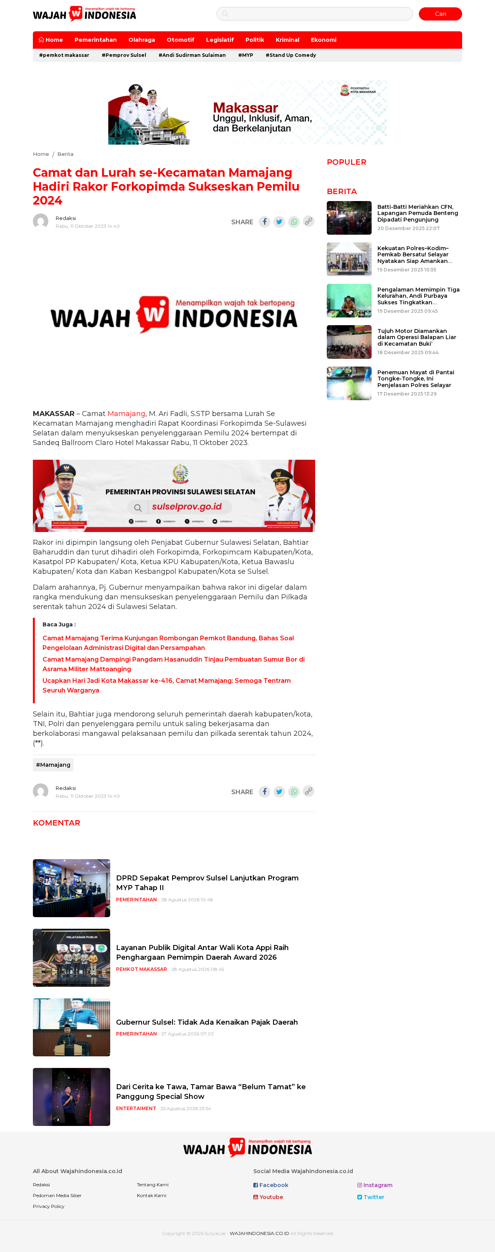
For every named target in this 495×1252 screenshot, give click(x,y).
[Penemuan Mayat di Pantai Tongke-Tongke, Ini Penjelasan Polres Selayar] (349, 382)
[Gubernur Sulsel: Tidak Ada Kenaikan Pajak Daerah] (71, 1027)
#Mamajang (53, 764)
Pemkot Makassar (141, 969)
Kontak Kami (151, 1195)
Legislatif (220, 39)
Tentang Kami (153, 1184)
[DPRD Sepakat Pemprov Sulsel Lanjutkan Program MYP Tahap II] (71, 888)
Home (53, 39)
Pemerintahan (96, 39)
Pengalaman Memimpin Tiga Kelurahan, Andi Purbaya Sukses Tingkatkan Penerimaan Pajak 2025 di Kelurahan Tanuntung (418, 302)
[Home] (84, 13)
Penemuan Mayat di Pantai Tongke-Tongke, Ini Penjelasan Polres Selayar (415, 379)
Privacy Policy (49, 1206)
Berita (342, 191)
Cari (440, 13)
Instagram (377, 1185)
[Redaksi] (40, 221)
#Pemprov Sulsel (124, 55)
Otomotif (181, 39)
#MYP (245, 55)
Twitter (373, 1197)
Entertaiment (136, 1108)
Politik (255, 39)
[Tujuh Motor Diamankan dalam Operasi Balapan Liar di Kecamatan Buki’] (349, 341)
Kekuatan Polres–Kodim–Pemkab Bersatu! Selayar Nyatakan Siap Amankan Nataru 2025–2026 (413, 258)
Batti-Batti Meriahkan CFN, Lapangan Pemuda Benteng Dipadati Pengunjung (417, 213)
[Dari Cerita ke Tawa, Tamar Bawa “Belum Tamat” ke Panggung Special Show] (71, 1096)
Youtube (270, 1197)
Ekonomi (323, 39)
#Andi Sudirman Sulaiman (192, 55)
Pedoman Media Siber (57, 1195)
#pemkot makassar (64, 55)
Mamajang (126, 413)
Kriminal (287, 39)
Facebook (273, 1185)
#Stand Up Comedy (291, 55)
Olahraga (141, 39)
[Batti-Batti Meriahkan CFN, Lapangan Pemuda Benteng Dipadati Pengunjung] (349, 217)
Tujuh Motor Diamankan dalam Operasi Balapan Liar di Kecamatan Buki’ (416, 337)
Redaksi (66, 218)
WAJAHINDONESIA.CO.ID (259, 1233)
